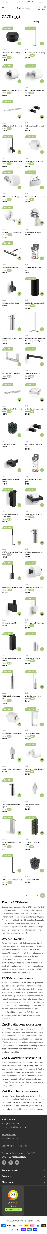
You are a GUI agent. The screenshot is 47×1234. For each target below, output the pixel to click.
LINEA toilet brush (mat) (32, 658)
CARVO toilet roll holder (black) (12, 90)
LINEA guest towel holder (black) (33, 843)
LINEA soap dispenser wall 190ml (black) (10, 515)
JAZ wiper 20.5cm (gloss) (10, 268)
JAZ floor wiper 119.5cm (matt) (12, 552)
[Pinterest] (10, 1162)
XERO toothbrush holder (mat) (35, 197)
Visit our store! (9, 1119)
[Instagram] (4, 1162)
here (10, 1146)
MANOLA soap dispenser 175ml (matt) (12, 339)
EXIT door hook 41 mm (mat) (11, 373)
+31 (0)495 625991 (9, 1134)
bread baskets (35, 1102)
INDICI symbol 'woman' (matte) (32, 806)
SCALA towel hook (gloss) (33, 232)
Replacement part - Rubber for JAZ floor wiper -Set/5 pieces (35, 339)
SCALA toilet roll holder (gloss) (12, 197)
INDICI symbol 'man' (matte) (11, 769)
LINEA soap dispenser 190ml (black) (11, 659)
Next (42, 895)
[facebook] (17, 1162)
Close (23, 1170)
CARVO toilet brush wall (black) (12, 587)
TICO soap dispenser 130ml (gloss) (11, 806)
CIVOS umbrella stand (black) (34, 303)
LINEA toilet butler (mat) (33, 696)
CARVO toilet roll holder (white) (35, 769)
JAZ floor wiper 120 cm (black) (12, 880)
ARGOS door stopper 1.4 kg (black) (11, 54)
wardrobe (18, 1069)
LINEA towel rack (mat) (32, 734)
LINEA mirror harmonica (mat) (12, 232)
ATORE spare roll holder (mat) (34, 623)
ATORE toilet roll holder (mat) (34, 90)
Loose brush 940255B (9, 444)
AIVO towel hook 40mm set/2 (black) (34, 445)
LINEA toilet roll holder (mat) (34, 161)
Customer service (3, 8)
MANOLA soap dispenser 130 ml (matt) (34, 553)
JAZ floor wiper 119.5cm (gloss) (35, 53)
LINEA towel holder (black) (33, 373)
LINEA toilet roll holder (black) (34, 514)
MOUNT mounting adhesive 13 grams (34, 480)
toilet (31, 1032)
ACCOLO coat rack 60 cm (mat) (12, 126)
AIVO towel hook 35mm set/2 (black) (34, 127)
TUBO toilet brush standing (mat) (11, 697)
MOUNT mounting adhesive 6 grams (34, 269)
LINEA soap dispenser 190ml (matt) (11, 843)
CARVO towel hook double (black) (10, 480)
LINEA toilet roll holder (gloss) (11, 734)
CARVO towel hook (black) (10, 303)
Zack (4, 50)
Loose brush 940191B (32, 880)
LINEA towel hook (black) (10, 623)
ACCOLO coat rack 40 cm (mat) (12, 409)
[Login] (39, 8)
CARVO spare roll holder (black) (12, 161)
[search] (8, 8)
